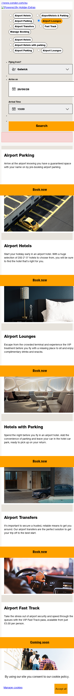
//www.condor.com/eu (14, 3)
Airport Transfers (24, 27)
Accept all (61, 688)
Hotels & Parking (54, 16)
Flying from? (15, 62)
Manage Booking (19, 32)
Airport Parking (23, 21)
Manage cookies (13, 688)
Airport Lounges (52, 21)
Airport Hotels (23, 16)
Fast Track (50, 27)
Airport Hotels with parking (30, 45)
